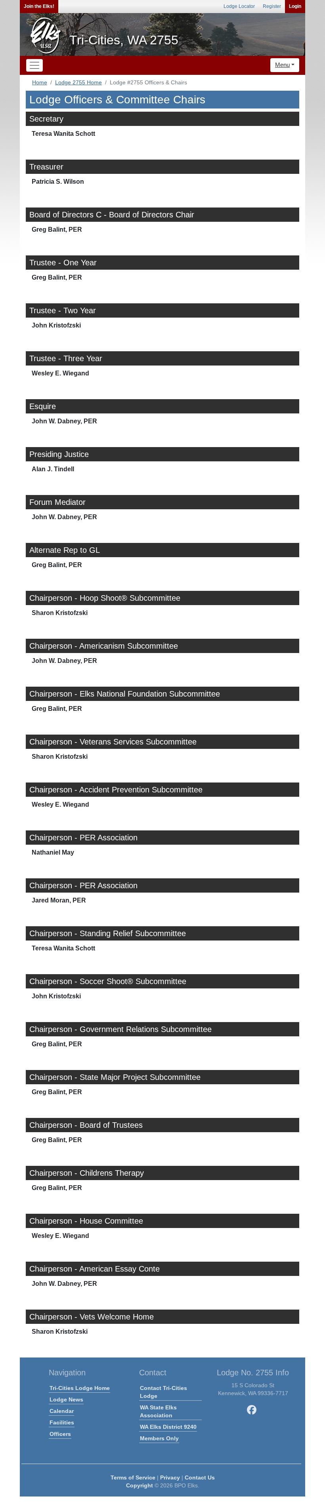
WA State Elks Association (158, 1411)
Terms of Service (133, 1477)
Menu (282, 64)
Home (39, 82)
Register (272, 6)
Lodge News (66, 1399)
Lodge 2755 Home (78, 82)
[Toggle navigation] (34, 65)
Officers (60, 1434)
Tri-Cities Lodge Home (80, 1388)
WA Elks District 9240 (168, 1427)
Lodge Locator (239, 6)
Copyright (139, 1485)
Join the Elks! (39, 6)
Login (295, 6)
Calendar (62, 1411)
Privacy (170, 1477)
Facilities (62, 1422)
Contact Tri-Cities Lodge (163, 1392)
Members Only (159, 1438)
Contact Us (200, 1477)
